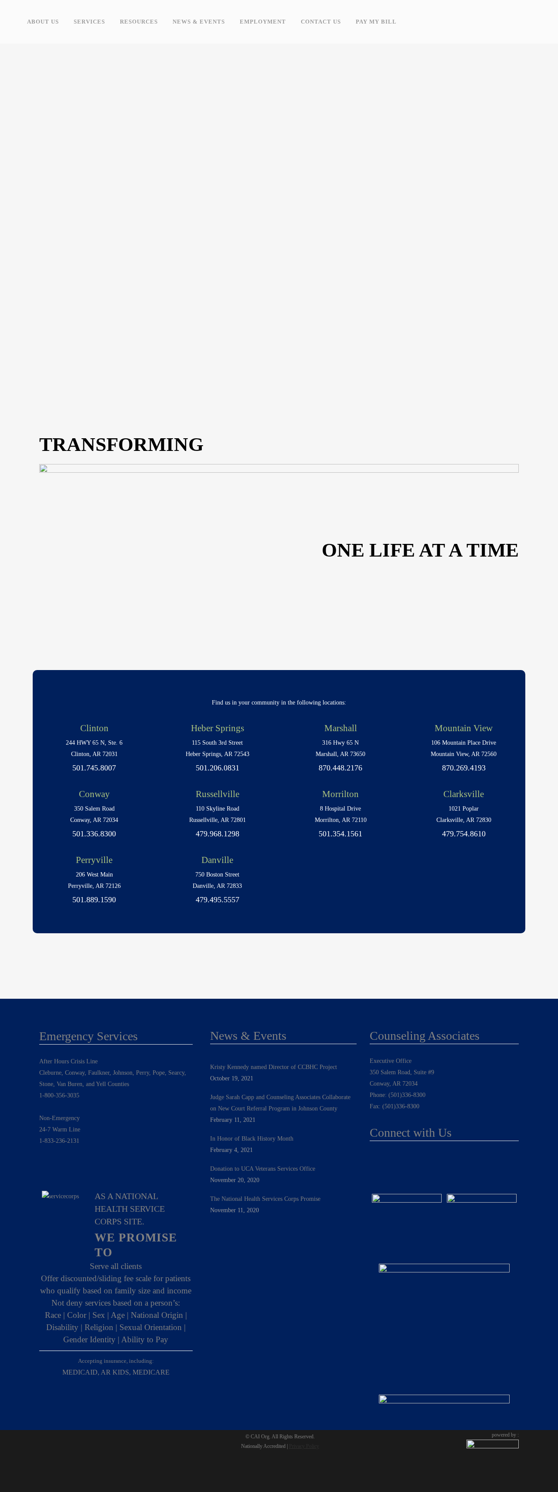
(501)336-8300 (406, 1095)
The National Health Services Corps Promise (265, 1199)
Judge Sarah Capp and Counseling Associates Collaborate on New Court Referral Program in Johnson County (280, 1103)
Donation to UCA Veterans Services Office (262, 1168)
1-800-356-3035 (59, 1095)
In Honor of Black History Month (251, 1138)
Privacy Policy (304, 1446)
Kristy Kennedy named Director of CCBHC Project (273, 1067)
